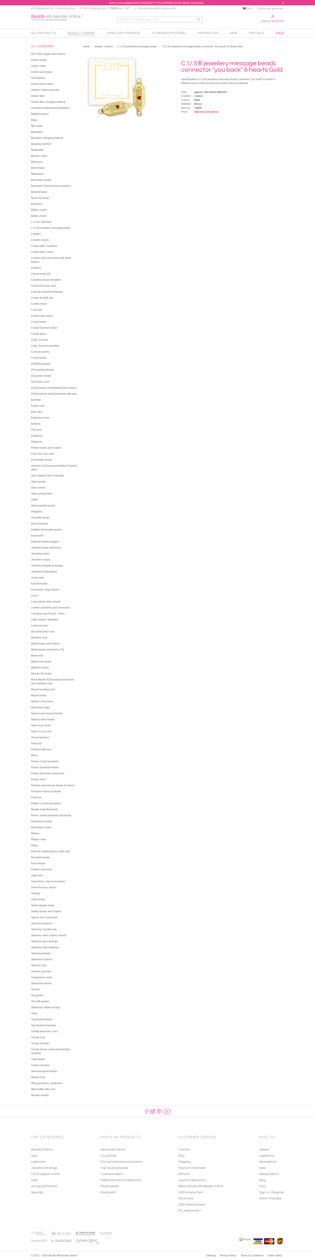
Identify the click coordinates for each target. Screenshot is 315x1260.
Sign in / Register (272, 21)
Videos (264, 1149)
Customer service (269, 8)
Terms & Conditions (252, 1255)
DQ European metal (45, 1174)
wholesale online (56, 17)
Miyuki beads (109, 1186)
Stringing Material (44, 1186)
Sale (34, 1180)
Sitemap (211, 1255)
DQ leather (108, 1155)
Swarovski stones (112, 1149)
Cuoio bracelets (111, 1174)
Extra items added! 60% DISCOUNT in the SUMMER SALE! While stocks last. (156, 2)
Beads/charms (42, 1149)
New (34, 1155)
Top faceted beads (114, 1168)
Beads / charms (104, 46)
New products (269, 1174)
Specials (37, 1192)
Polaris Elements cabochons (120, 1180)
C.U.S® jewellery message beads (137, 46)
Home (86, 46)
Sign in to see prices (206, 111)
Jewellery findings (44, 1168)
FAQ (262, 1186)
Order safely (275, 1255)
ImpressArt (108, 1192)
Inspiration (38, 1161)
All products (267, 1161)
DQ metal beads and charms (121, 1161)
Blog (262, 1180)
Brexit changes (270, 1198)
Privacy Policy (228, 1255)
